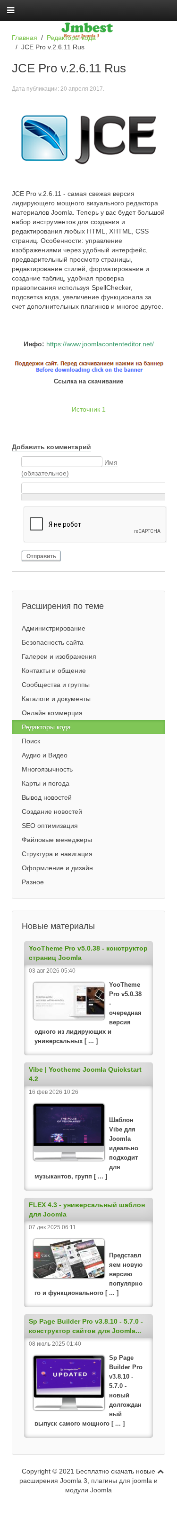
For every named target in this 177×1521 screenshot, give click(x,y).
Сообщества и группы (56, 684)
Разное (33, 882)
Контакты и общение (54, 670)
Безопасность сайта (53, 642)
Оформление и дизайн (57, 868)
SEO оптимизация (50, 825)
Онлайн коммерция (52, 713)
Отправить (41, 556)
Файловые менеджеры (57, 839)
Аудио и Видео (44, 755)
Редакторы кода (71, 37)
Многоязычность (47, 769)
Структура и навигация (57, 854)
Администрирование (53, 628)
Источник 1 (89, 409)
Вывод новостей (47, 797)
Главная (24, 37)
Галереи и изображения (59, 656)
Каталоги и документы (56, 698)
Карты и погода (45, 783)
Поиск (31, 741)
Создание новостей (52, 811)
